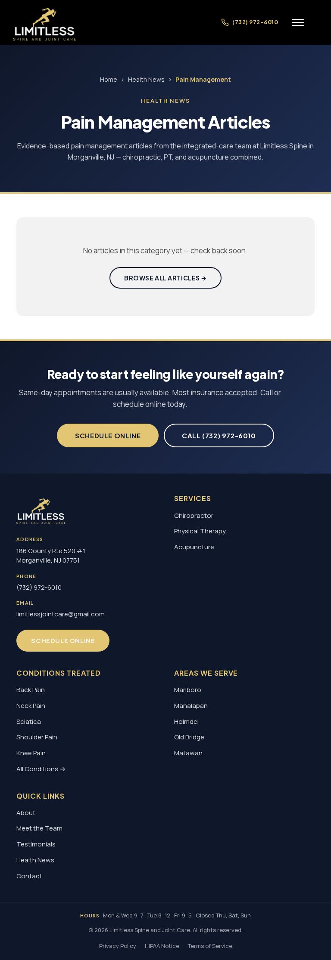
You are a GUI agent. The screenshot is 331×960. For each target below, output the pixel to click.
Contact (29, 875)
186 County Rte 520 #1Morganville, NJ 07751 (50, 555)
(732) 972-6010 (39, 587)
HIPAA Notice (162, 946)
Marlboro (187, 689)
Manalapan (191, 705)
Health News (146, 79)
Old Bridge (189, 737)
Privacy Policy (117, 946)
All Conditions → (41, 768)
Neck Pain (30, 705)
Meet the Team (39, 828)
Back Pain (30, 689)
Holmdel (186, 721)
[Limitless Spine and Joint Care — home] (44, 22)
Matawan (188, 752)
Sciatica (28, 721)
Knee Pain (31, 752)
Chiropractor (193, 515)
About (25, 812)
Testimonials (36, 844)
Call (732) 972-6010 (219, 435)
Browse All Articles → (165, 278)
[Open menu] (297, 22)
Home (108, 79)
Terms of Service (210, 946)
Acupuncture (194, 546)
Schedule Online (108, 435)
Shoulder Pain (36, 737)
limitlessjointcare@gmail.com (60, 613)
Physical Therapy (200, 530)
